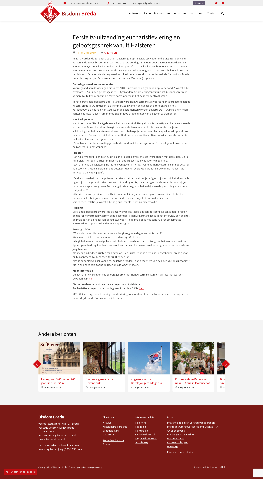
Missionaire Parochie (115, 426)
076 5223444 (119, 3)
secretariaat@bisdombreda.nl (84, 3)
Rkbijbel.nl (141, 426)
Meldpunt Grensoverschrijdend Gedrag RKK (192, 426)
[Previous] (37, 364)
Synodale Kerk (111, 430)
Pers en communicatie (180, 452)
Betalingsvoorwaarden (180, 434)
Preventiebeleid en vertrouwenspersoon (191, 422)
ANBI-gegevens (176, 430)
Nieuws (107, 422)
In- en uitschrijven (177, 442)
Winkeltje (172, 446)
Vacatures (109, 434)
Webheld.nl (220, 467)
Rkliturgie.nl (142, 430)
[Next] (225, 364)
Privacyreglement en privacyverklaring (85, 467)
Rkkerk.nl (140, 422)
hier (91, 278)
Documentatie (175, 438)
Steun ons (199, 3)
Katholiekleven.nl (145, 434)
